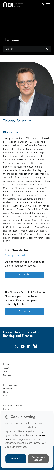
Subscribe (24, 274)
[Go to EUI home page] (13, 4)
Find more (24, 311)
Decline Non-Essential (38, 458)
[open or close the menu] (49, 4)
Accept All (16, 458)
